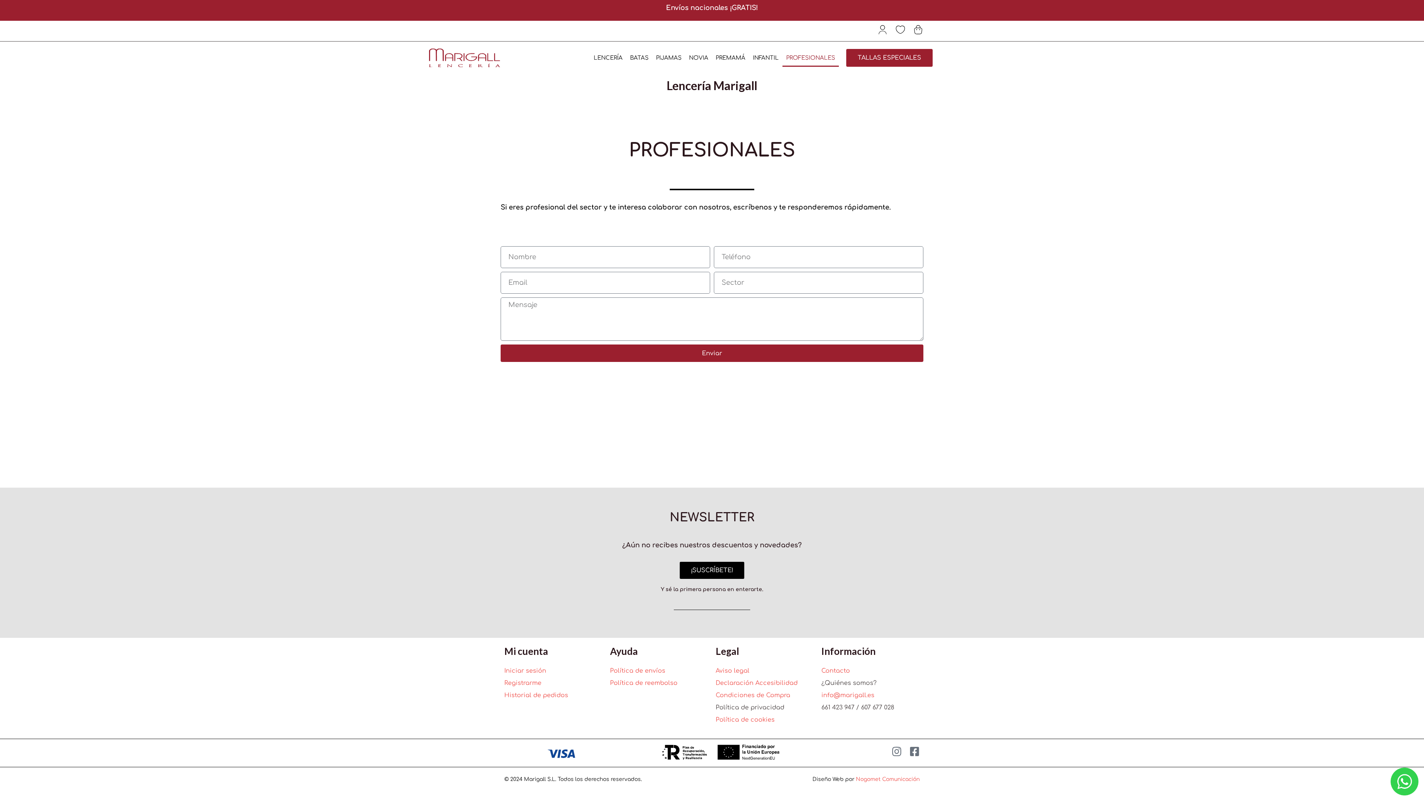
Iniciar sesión (525, 671)
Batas (639, 58)
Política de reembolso (644, 683)
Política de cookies (745, 719)
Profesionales (810, 58)
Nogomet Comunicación (888, 779)
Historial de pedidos (536, 695)
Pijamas (669, 58)
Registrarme (522, 683)
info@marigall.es (847, 695)
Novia (698, 58)
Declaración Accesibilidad (757, 683)
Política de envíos (637, 671)
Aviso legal (732, 671)
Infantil (766, 58)
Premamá (730, 58)
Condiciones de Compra (753, 695)
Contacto (835, 671)
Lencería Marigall (712, 85)
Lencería (608, 58)
